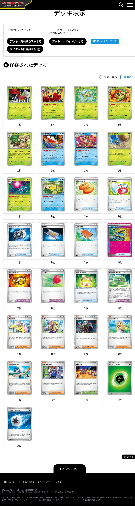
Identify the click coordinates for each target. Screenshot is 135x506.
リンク (57, 482)
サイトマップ (43, 482)
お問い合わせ (8, 482)
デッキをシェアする (106, 41)
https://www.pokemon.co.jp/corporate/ (71, 500)
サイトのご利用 (26, 482)
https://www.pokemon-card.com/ (27, 500)
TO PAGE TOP (70, 468)
